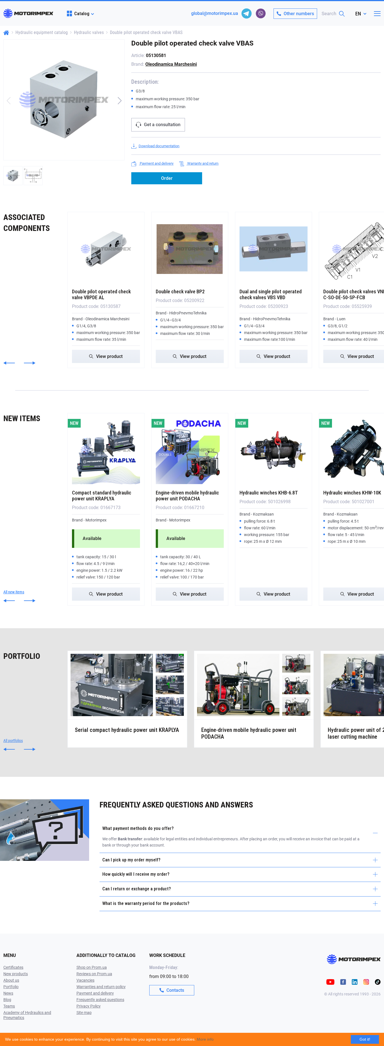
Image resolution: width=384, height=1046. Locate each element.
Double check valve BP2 (180, 291)
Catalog (81, 13)
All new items (13, 592)
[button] (119, 100)
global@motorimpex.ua (214, 13)
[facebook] (343, 981)
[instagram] (366, 981)
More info (205, 1039)
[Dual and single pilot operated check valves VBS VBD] (274, 249)
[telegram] (246, 13)
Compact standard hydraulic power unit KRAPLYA (101, 496)
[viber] (260, 13)
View (109, 356)
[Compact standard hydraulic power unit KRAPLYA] (106, 450)
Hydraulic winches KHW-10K (352, 493)
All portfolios (13, 740)
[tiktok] (378, 981)
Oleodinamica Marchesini (171, 64)
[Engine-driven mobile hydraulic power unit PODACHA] (190, 450)
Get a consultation (162, 124)
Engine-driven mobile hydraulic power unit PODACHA (187, 496)
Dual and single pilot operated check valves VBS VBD (271, 294)
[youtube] (330, 981)
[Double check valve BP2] (190, 249)
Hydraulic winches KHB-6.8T (269, 493)
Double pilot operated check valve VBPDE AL (101, 294)
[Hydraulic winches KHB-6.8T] (274, 450)
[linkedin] (355, 981)
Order (167, 178)
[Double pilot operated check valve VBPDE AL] (106, 249)
